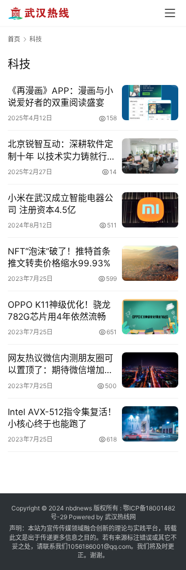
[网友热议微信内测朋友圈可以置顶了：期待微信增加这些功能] (150, 370)
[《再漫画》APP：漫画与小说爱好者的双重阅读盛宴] (150, 102)
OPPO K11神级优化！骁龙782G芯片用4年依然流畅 (59, 311)
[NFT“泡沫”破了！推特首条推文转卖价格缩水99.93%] (150, 263)
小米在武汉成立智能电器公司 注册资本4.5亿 (60, 204)
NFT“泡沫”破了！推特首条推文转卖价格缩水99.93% (59, 257)
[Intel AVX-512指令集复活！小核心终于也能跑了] (150, 423)
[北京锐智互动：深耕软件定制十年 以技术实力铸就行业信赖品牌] (150, 156)
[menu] (170, 13)
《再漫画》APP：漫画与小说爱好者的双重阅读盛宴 (60, 97)
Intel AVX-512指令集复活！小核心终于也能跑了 (62, 418)
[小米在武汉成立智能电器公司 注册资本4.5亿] (150, 209)
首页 (14, 39)
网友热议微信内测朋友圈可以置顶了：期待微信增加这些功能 (60, 364)
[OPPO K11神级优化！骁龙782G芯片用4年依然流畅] (150, 316)
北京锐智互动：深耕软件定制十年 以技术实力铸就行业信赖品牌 (62, 150)
